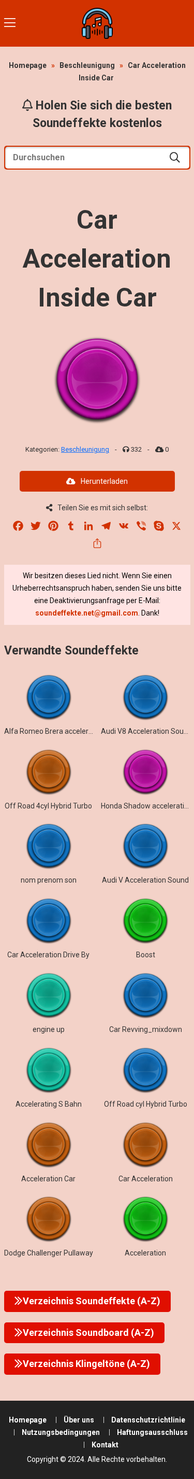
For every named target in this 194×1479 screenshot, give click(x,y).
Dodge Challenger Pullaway (48, 1253)
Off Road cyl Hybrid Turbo (145, 1104)
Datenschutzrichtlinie (148, 1420)
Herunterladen (104, 481)
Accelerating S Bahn (49, 1104)
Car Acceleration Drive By (48, 955)
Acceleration (145, 1253)
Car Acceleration (145, 1179)
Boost (145, 955)
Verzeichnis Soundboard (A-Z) (88, 1332)
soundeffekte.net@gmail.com (86, 613)
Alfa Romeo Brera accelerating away (64, 731)
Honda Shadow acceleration (146, 806)
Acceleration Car (48, 1179)
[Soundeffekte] (97, 23)
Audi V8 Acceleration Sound (146, 731)
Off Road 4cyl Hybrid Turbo (48, 806)
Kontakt (105, 1445)
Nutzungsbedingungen (61, 1432)
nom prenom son (49, 880)
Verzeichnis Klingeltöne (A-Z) (86, 1363)
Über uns (79, 1420)
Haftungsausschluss (152, 1432)
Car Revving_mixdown (145, 1029)
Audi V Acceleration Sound (145, 880)
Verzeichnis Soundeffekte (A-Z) (91, 1300)
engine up (49, 1029)
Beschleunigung (87, 65)
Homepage (28, 65)
